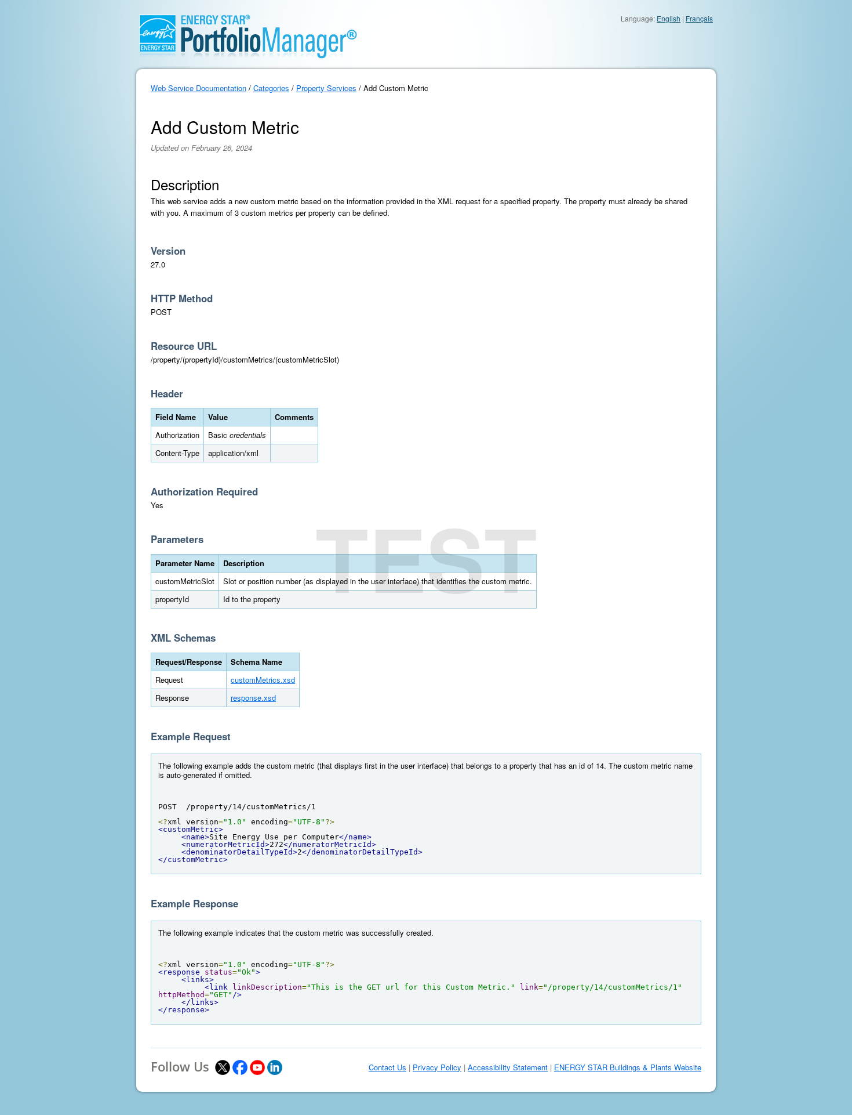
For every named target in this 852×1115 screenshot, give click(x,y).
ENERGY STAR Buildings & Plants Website (627, 1067)
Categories (271, 87)
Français (699, 18)
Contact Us (387, 1067)
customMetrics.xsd (263, 679)
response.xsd (253, 697)
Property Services (326, 87)
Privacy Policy (437, 1067)
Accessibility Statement (508, 1067)
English (668, 18)
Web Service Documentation (198, 87)
